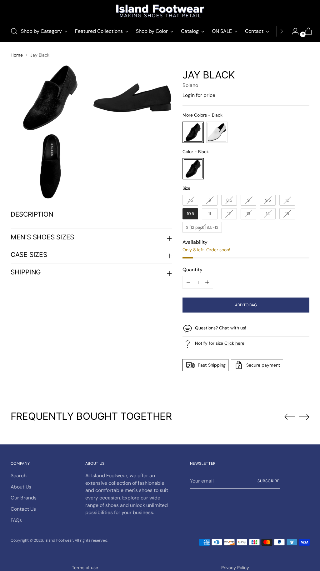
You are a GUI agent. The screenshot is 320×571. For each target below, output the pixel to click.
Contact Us (23, 509)
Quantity (192, 269)
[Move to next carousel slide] (304, 416)
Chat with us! (232, 328)
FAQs (16, 520)
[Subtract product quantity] (207, 282)
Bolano (190, 85)
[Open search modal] (14, 31)
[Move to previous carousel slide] (289, 417)
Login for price (198, 95)
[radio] (193, 132)
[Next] (281, 31)
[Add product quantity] (188, 282)
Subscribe (268, 480)
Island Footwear (59, 540)
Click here (234, 343)
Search (19, 475)
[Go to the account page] (293, 31)
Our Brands (24, 497)
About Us (21, 486)
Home (17, 55)
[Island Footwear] (160, 11)
